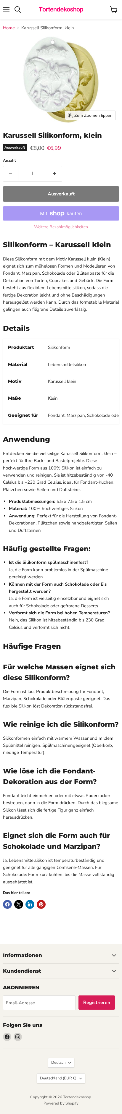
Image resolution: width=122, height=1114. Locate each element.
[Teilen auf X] (18, 904)
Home (9, 27)
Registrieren (96, 1002)
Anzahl (9, 160)
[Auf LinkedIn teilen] (29, 904)
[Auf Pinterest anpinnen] (41, 904)
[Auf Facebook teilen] (7, 904)
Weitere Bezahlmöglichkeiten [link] (61, 227)
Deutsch (58, 1062)
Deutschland (58, 1078)
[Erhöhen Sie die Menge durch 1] (54, 173)
